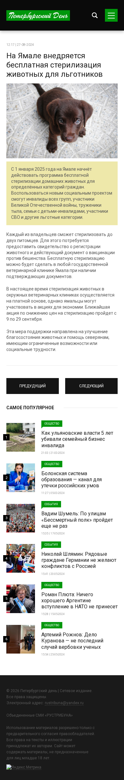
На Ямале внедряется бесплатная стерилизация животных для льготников (54, 65)
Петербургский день (38, 15)
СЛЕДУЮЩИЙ (91, 383)
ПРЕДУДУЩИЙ (33, 383)
